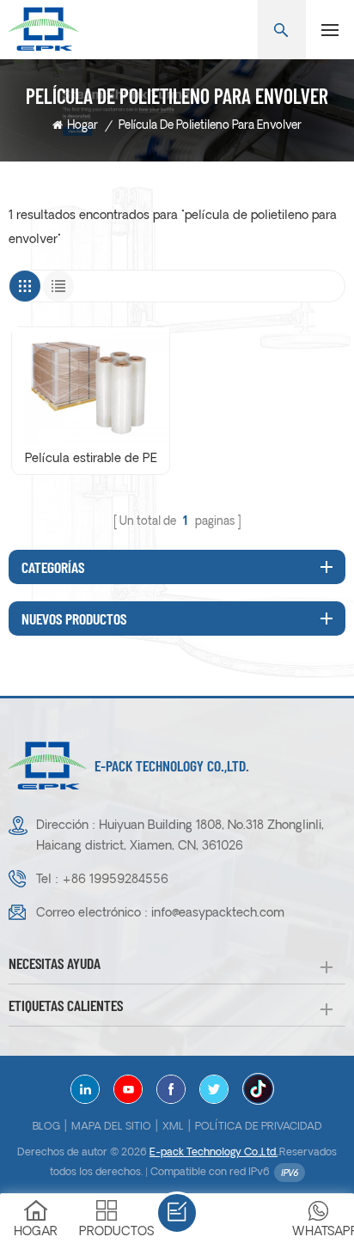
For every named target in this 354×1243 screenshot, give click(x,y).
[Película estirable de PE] (90, 386)
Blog (46, 1127)
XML (173, 1127)
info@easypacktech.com (217, 913)
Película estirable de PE (91, 459)
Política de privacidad (258, 1127)
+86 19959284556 (115, 880)
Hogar (82, 125)
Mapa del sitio (111, 1127)
